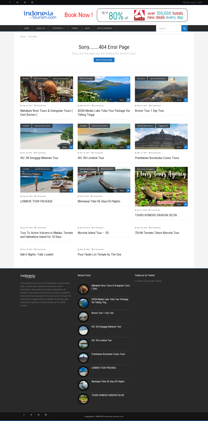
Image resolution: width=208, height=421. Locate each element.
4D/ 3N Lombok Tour (91, 158)
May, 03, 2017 (142, 105)
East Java (141, 78)
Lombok (26, 125)
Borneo (26, 78)
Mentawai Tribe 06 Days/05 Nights (99, 201)
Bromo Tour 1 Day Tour (149, 111)
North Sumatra (86, 78)
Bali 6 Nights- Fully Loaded (36, 254)
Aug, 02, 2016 (27, 196)
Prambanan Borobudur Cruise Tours (157, 158)
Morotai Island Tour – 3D (93, 233)
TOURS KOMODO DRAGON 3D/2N (156, 215)
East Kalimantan (41, 78)
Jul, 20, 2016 (84, 196)
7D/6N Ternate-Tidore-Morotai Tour (157, 233)
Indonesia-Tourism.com (113, 416)
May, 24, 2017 (85, 105)
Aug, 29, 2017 (27, 105)
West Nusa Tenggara (31, 174)
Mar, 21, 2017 (142, 153)
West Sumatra (107, 169)
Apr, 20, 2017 (27, 153)
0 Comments (41, 105)
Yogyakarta (163, 125)
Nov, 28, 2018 (27, 228)
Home (22, 36)
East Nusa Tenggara (145, 169)
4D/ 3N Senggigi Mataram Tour (39, 158)
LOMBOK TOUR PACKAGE (36, 201)
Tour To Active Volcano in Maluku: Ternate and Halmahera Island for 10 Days (46, 235)
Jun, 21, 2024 (142, 210)
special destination (61, 78)
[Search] (184, 28)
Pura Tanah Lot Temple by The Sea (99, 254)
